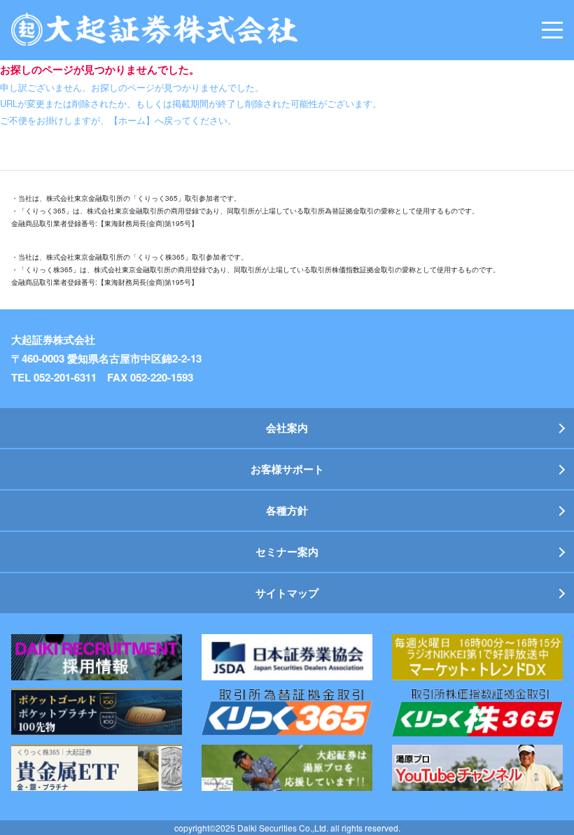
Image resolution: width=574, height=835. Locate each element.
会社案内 (287, 427)
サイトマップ (286, 593)
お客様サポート (287, 469)
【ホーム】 (132, 120)
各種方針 (287, 510)
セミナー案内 (286, 551)
